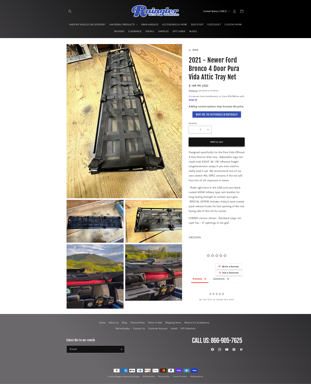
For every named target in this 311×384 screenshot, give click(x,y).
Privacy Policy (138, 322)
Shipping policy (196, 376)
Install (174, 328)
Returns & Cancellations (196, 322)
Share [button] (195, 49)
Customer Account (158, 328)
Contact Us (139, 328)
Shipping (193, 90)
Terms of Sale (155, 322)
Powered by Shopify (131, 376)
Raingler (118, 376)
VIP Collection (187, 328)
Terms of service (180, 376)
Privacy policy (164, 376)
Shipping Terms (173, 322)
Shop (124, 322)
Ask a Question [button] (230, 272)
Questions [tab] (219, 278)
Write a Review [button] (230, 266)
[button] (70, 11)
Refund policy (123, 328)
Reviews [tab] (197, 278)
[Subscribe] (121, 349)
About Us (114, 322)
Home (102, 322)
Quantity (193, 123)
